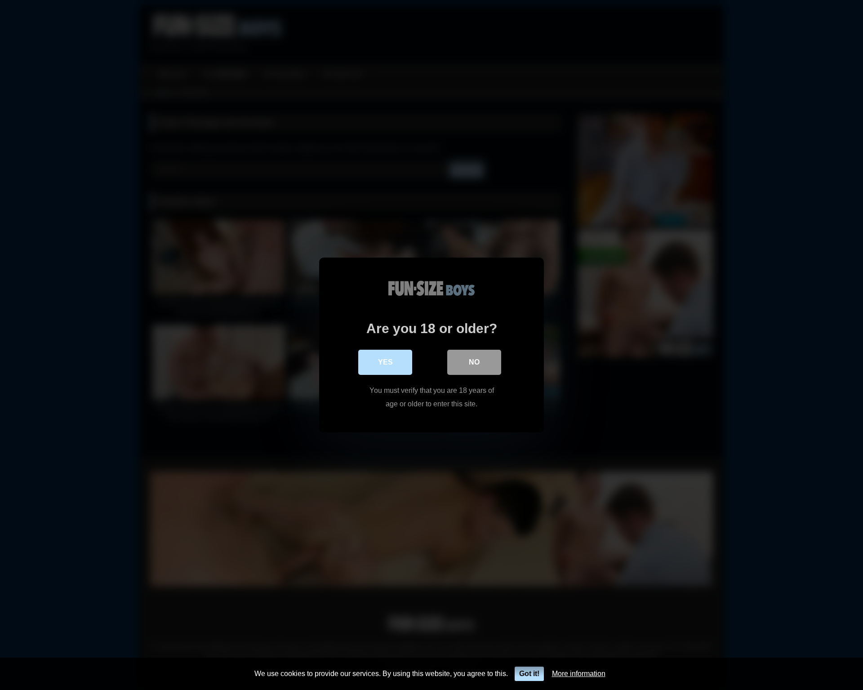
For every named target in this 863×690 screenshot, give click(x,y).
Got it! (529, 673)
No (474, 362)
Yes (385, 362)
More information (578, 673)
